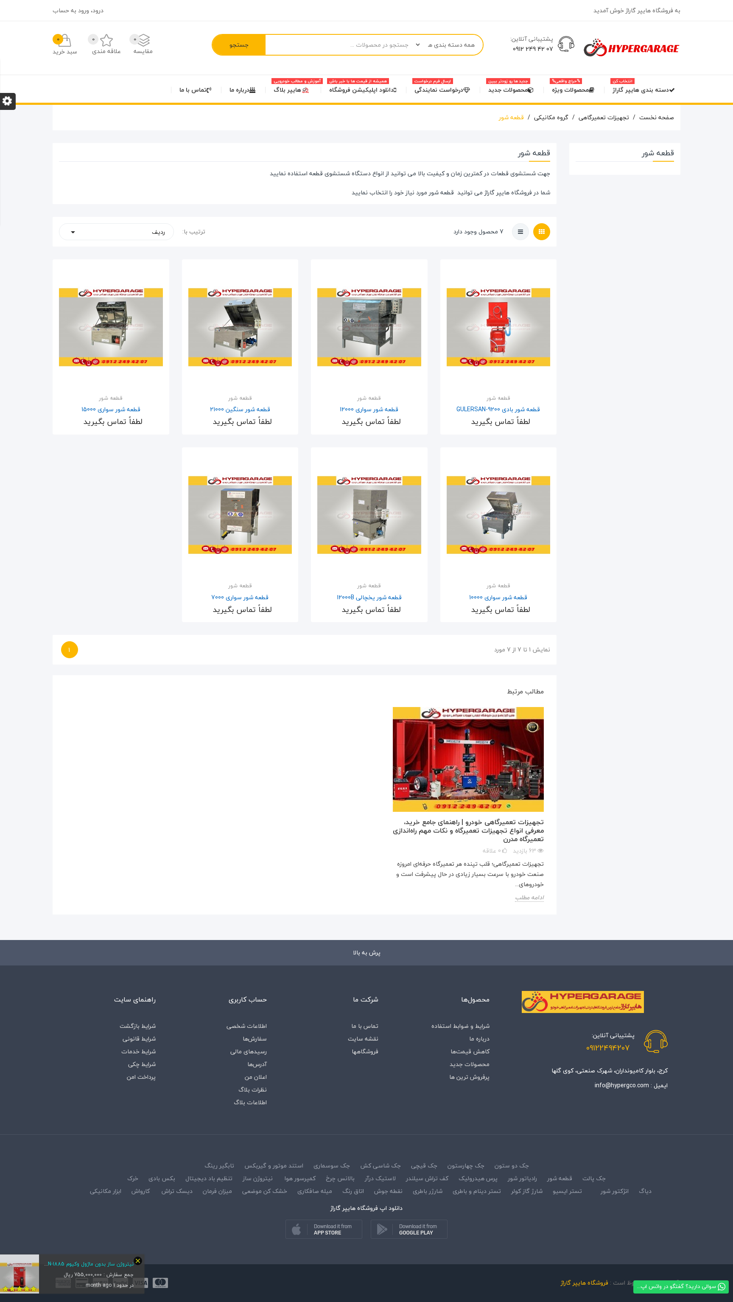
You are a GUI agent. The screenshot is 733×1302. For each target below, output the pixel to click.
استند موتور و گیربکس (273, 1165)
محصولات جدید (470, 1064)
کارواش (140, 1191)
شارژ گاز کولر (527, 1191)
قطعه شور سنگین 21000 (240, 409)
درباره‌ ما (479, 1038)
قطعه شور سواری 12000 (369, 409)
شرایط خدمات (138, 1051)
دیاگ (644, 1191)
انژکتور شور (615, 1191)
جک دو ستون (512, 1165)
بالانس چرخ (340, 1178)
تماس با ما (364, 1026)
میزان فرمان (217, 1191)
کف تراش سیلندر (427, 1178)
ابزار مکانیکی (105, 1191)
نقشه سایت (363, 1038)
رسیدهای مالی (248, 1051)
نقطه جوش (388, 1191)
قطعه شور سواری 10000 (498, 597)
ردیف (116, 232)
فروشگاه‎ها (365, 1051)
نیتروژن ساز (258, 1178)
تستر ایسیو (567, 1191)
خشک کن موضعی (264, 1191)
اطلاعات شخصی (247, 1026)
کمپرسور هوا (300, 1178)
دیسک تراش (177, 1191)
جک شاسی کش (380, 1165)
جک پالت (594, 1178)
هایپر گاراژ (496, 192)
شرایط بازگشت (138, 1026)
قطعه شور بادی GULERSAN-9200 (498, 409)
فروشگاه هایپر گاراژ (584, 1282)
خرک (132, 1178)
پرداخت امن (141, 1077)
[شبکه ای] (541, 231)
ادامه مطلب (529, 898)
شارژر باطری (427, 1191)
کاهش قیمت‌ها (470, 1051)
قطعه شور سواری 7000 (240, 597)
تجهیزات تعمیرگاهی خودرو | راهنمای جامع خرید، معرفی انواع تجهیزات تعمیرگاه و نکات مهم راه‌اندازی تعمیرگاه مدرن (468, 830)
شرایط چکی (142, 1064)
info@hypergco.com (622, 1085)
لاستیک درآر (380, 1178)
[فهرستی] (520, 231)
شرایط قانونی (139, 1038)
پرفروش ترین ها (469, 1077)
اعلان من (256, 1077)
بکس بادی (161, 1178)
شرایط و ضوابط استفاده (460, 1026)
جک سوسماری (331, 1165)
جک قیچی (424, 1165)
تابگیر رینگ (219, 1165)
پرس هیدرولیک (478, 1178)
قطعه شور (441, 192)
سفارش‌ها (255, 1038)
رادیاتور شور (522, 1178)
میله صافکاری (314, 1191)
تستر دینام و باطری (477, 1191)
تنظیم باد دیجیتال (208, 1178)
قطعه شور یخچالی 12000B (369, 597)
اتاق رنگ (353, 1191)
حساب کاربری (248, 999)
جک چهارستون (466, 1165)
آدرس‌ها (257, 1064)
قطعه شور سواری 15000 (110, 409)
